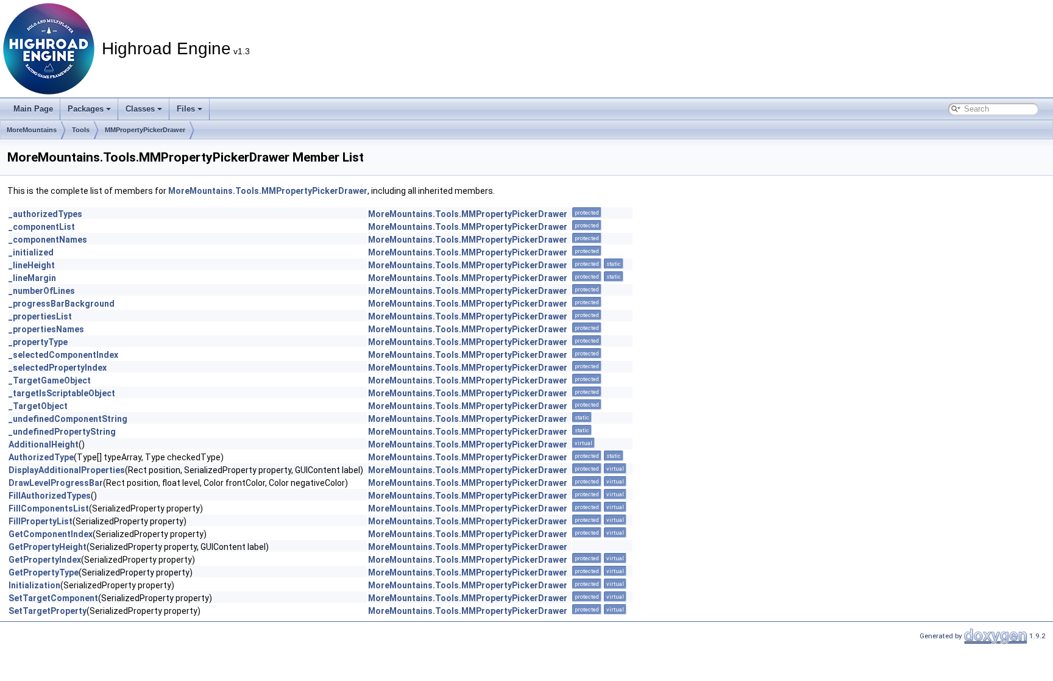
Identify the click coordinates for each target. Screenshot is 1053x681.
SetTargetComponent (53, 598)
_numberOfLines (42, 291)
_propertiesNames (46, 329)
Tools (81, 130)
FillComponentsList (49, 508)
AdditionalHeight (44, 444)
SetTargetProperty (48, 611)
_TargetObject (38, 406)
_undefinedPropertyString (62, 432)
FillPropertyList (41, 521)
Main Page (33, 108)
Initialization (34, 585)
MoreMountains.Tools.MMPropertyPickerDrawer (267, 191)
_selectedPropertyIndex (58, 368)
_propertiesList (40, 316)
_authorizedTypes (45, 214)
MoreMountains (32, 130)
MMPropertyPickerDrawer (145, 130)
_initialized (31, 252)
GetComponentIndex (51, 534)
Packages (86, 108)
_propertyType (38, 342)
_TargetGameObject (50, 380)
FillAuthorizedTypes (50, 496)
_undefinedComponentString (68, 419)
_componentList (42, 227)
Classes (140, 108)
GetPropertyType (44, 572)
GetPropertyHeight (48, 547)
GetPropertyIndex (45, 560)
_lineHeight (32, 265)
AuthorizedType (41, 457)
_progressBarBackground (62, 303)
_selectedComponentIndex (63, 355)
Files (186, 108)
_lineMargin (32, 278)
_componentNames (48, 239)
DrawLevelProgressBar (56, 483)
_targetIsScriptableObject (62, 393)
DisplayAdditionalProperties (67, 470)
